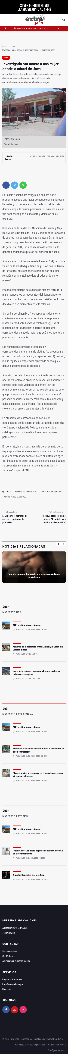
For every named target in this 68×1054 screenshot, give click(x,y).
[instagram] (23, 1009)
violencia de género (51, 492)
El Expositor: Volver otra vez (27, 625)
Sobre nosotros (9, 951)
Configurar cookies (57, 1050)
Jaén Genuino (8, 932)
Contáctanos (8, 956)
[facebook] (6, 185)
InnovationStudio (55, 1039)
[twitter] (14, 185)
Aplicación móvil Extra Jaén (15, 927)
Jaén (13, 46)
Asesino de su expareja (26, 492)
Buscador (6, 989)
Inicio (4, 46)
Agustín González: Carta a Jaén (28, 875)
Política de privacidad (35, 1044)
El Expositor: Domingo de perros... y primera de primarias (15, 519)
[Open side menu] (3, 20)
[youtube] (14, 1009)
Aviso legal (20, 1044)
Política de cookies (56, 1044)
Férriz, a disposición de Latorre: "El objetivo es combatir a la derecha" (54, 519)
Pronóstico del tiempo (12, 984)
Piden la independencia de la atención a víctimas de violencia (34, 576)
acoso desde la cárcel (15, 497)
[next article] (59, 28)
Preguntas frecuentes (12, 979)
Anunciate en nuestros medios (16, 961)
